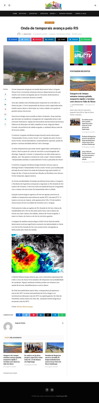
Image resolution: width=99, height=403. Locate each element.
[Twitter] (5, 99)
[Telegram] (5, 119)
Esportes (33, 13)
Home (15, 13)
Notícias (22, 13)
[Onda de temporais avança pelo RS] (33, 65)
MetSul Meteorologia (25, 307)
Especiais (44, 13)
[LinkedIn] (5, 104)
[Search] (95, 5)
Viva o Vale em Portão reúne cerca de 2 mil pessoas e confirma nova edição (88, 155)
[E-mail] (5, 114)
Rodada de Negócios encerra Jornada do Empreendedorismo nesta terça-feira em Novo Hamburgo (53, 360)
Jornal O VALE (80, 13)
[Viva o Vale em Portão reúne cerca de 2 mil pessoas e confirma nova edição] (75, 153)
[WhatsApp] (5, 124)
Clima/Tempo (49, 22)
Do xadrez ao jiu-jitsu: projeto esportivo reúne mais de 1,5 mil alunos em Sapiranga (33, 359)
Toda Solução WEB (61, 396)
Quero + (53, 13)
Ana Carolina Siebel (77, 104)
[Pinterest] (5, 109)
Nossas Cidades (65, 13)
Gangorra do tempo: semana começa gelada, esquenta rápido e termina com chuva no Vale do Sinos (12, 360)
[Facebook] (5, 94)
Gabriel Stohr (27, 34)
